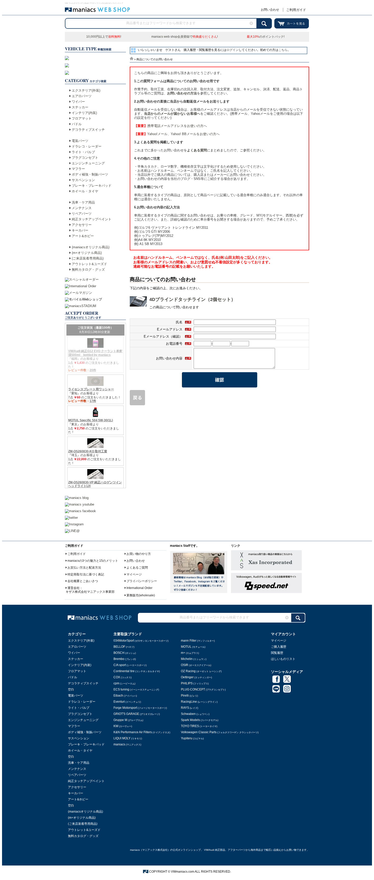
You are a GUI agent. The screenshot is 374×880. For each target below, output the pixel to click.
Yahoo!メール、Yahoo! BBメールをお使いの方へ (177, 134)
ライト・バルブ (83, 152)
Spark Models (199, 720)
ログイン (232, 50)
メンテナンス (82, 208)
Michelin (193, 659)
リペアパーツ (82, 213)
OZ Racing (201, 671)
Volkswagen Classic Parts (219, 732)
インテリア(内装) (84, 113)
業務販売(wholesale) (140, 595)
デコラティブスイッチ (88, 130)
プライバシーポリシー (141, 581)
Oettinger (196, 677)
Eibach (125, 695)
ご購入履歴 (278, 646)
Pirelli (189, 695)
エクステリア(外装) (86, 90)
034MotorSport (140, 640)
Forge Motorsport (140, 708)
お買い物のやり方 (138, 554)
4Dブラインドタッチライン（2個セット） (192, 299)
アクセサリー (82, 225)
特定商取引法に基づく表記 (85, 574)
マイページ (134, 574)
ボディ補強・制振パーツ (90, 174)
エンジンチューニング (88, 163)
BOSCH (124, 653)
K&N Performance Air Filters (141, 732)
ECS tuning (136, 689)
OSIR (196, 665)
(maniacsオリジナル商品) (90, 247)
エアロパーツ (82, 96)
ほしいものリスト (283, 659)
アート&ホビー (83, 236)
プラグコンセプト (85, 158)
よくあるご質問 (137, 567)
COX (122, 677)
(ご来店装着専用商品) (88, 258)
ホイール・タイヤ (85, 191)
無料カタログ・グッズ (88, 269)
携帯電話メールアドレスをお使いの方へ (170, 126)
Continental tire (136, 671)
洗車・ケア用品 (83, 202)
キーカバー (80, 230)
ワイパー (78, 102)
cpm (124, 683)
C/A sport (130, 665)
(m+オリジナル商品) (87, 253)
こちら (282, 50)
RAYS (189, 708)
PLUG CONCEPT (203, 689)
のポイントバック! (265, 36)
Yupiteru (192, 738)
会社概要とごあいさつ (82, 581)
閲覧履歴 (277, 653)
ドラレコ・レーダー (87, 146)
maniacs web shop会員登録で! (184, 36)
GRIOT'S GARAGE (136, 714)
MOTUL (193, 646)
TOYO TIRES (199, 726)
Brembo (124, 659)
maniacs (127, 744)
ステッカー (80, 107)
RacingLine (199, 701)
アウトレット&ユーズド (89, 264)
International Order (139, 588)
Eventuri (127, 701)
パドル (77, 124)
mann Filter (198, 640)
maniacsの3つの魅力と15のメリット (92, 560)
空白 (71, 689)
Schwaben (195, 714)
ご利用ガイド (296, 10)
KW (122, 726)
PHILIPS (195, 683)
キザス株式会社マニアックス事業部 (90, 592)
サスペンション (83, 180)
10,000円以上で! (103, 36)
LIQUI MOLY (127, 738)
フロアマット (82, 118)
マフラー (78, 169)
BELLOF (123, 646)
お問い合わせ (270, 9)
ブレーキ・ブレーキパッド (91, 185)
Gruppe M (128, 720)
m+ (190, 653)
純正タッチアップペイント (91, 219)
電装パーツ (80, 141)
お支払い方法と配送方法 (84, 567)
